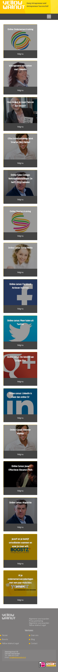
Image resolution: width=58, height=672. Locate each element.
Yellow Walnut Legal (10, 643)
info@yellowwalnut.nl (17, 657)
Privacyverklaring (36, 621)
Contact (34, 643)
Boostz (5, 639)
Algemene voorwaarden (39, 619)
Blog (33, 639)
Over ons (34, 635)
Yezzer (5, 635)
